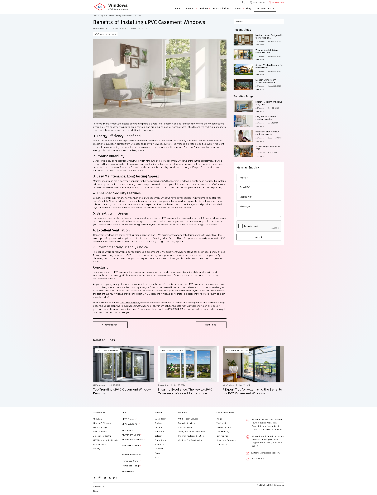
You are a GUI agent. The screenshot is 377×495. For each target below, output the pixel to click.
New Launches (100, 431)
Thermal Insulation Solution (191, 436)
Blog (102, 16)
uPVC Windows (129, 424)
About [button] (237, 8)
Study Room (160, 440)
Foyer (157, 453)
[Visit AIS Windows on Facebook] (95, 477)
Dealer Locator (223, 427)
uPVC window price (129, 302)
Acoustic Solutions (186, 423)
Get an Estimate (265, 8)
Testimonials (222, 423)
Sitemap (96, 491)
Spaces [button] (190, 8)
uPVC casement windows (174, 160)
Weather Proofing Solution (190, 440)
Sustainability (222, 431)
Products (203, 8)
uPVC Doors (128, 419)
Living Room (160, 418)
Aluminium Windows (132, 439)
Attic (157, 457)
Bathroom (159, 431)
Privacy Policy (97, 486)
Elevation (159, 448)
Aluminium (127, 430)
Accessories (128, 471)
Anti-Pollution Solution (188, 418)
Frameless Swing (130, 461)
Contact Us (221, 444)
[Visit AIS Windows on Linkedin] (105, 477)
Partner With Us (100, 444)
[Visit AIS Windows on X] (110, 477)
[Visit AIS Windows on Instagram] (100, 477)
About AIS (97, 418)
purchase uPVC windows (136, 305)
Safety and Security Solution (191, 431)
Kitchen (158, 427)
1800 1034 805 (257, 458)
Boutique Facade (130, 445)
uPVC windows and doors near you (111, 312)
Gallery (96, 448)
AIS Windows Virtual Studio (105, 440)
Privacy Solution (185, 427)
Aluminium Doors (131, 435)
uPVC (124, 412)
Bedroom (159, 423)
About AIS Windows (102, 423)
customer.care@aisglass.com (265, 452)
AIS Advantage (100, 427)
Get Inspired (222, 436)
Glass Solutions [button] (221, 8)
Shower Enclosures (131, 454)
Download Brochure (226, 440)
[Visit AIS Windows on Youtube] (115, 477)
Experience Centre (102, 436)
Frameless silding (130, 465)
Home (178, 8)
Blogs (249, 8)
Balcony (158, 436)
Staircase (159, 444)
